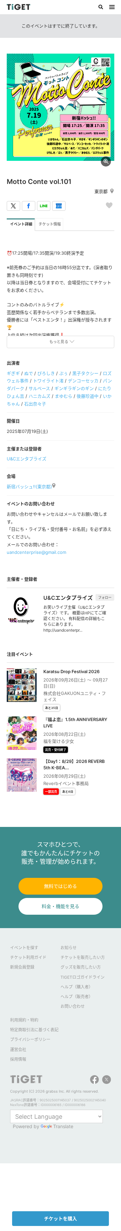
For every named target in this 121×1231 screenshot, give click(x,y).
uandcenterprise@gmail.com (36, 552)
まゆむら (63, 396)
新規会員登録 (22, 967)
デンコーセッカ (83, 380)
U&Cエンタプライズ (26, 458)
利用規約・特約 (24, 1020)
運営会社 (18, 1049)
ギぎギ (13, 373)
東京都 (101, 191)
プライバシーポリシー (30, 1039)
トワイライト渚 (48, 380)
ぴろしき (46, 373)
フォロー (105, 597)
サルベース (39, 388)
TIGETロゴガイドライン (83, 977)
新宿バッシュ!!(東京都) (29, 486)
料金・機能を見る (60, 906)
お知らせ (69, 947)
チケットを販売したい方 (83, 957)
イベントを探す (24, 947)
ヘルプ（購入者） (77, 986)
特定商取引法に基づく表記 (34, 1029)
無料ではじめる (60, 886)
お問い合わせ (73, 1006)
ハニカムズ (39, 396)
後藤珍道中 (87, 396)
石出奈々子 (35, 403)
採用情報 (18, 1059)
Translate (63, 1126)
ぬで (28, 373)
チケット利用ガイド (28, 957)
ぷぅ (63, 373)
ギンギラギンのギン (74, 388)
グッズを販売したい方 (81, 967)
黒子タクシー (85, 373)
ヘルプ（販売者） (77, 996)
